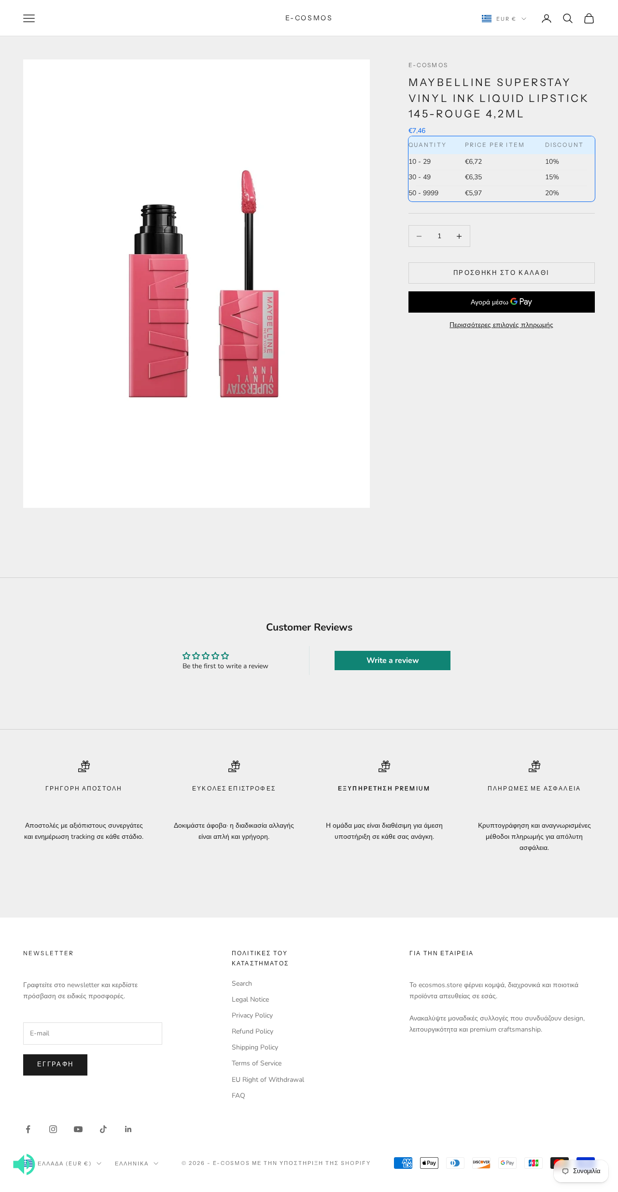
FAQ (238, 1095)
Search (242, 983)
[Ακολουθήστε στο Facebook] (28, 1129)
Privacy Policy (252, 1015)
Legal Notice (250, 999)
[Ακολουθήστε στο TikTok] (103, 1129)
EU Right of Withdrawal (268, 1079)
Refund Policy (252, 1031)
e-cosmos (428, 65)
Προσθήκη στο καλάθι (501, 273)
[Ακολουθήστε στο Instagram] (53, 1129)
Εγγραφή (55, 1064)
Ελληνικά (132, 1163)
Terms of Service (256, 1063)
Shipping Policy (255, 1047)
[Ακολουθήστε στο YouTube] (78, 1129)
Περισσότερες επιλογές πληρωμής (501, 325)
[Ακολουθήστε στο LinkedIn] (128, 1129)
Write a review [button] (392, 660)
